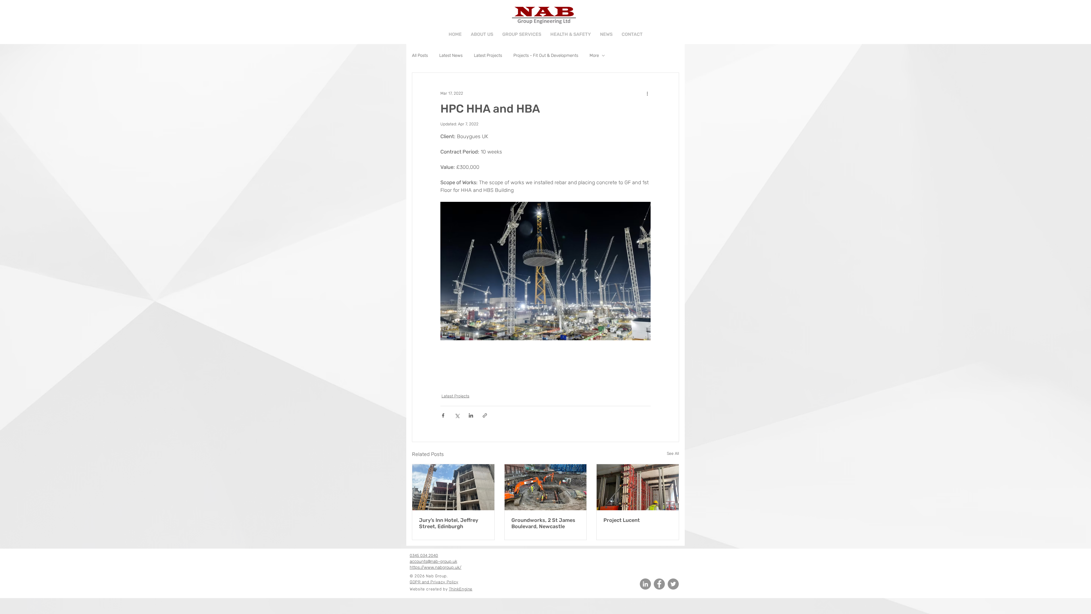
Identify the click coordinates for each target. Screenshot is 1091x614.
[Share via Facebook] (443, 415)
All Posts (420, 55)
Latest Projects (488, 55)
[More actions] (647, 93)
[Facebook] (659, 584)
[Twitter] (673, 584)
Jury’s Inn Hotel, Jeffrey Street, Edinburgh (448, 523)
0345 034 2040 (424, 555)
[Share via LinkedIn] (471, 415)
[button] (522, 31)
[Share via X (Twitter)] (457, 415)
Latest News (451, 55)
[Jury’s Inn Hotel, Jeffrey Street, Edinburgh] (453, 487)
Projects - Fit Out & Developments (545, 55)
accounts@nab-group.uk (433, 561)
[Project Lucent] (638, 487)
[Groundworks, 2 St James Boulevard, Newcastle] (546, 487)
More (594, 55)
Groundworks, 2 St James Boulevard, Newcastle (543, 523)
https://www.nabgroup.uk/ (435, 567)
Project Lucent (621, 520)
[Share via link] (485, 415)
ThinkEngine (460, 589)
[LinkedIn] (645, 584)
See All (673, 453)
